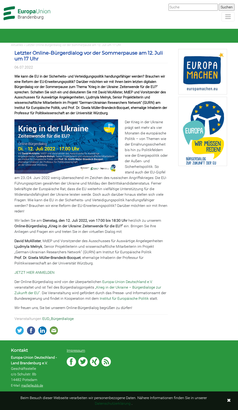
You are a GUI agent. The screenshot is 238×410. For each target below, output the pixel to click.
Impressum (76, 350)
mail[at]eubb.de (32, 385)
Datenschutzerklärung (113, 403)
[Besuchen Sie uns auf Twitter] (83, 361)
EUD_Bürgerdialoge (58, 318)
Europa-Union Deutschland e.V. (127, 282)
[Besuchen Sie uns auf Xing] (94, 361)
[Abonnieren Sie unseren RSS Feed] (106, 361)
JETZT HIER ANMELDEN (34, 272)
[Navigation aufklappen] (228, 16)
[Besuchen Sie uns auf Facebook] (71, 361)
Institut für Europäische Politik (124, 298)
